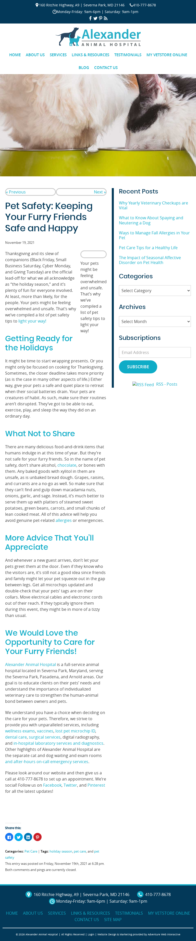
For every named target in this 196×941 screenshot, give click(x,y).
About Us (35, 55)
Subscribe (138, 367)
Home (15, 55)
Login (91, 934)
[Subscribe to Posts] (143, 384)
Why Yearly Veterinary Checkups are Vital (153, 205)
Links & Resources (90, 55)
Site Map (113, 919)
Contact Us (106, 67)
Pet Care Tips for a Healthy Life (148, 247)
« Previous (16, 192)
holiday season (61, 851)
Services (58, 55)
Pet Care (30, 851)
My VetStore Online (166, 55)
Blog (84, 67)
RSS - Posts (166, 384)
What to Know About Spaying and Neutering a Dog (151, 220)
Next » (100, 192)
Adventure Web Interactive (164, 934)
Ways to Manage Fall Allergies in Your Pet (154, 235)
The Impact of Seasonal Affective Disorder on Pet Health (150, 260)
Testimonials (127, 55)
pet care (80, 851)
